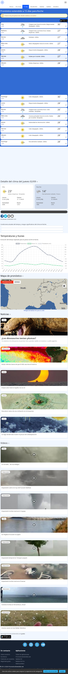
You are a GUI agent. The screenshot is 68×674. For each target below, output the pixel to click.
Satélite (48, 7)
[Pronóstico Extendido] (2, 2)
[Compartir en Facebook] (2, 216)
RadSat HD (19, 659)
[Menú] (65, 2)
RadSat (42, 7)
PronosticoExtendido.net (23, 657)
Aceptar (62, 671)
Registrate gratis (6, 661)
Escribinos (4, 657)
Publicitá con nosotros (7, 659)
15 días (25, 7)
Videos (4, 442)
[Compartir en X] (5, 216)
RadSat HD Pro (20, 661)
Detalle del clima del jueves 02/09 (19, 181)
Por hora (18, 7)
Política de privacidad (50, 671)
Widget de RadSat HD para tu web (34, 310)
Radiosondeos (20, 663)
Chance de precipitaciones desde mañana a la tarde (21, 16)
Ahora (11, 7)
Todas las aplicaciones (22, 654)
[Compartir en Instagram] (8, 216)
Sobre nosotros (5, 654)
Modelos (56, 7)
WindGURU (33, 7)
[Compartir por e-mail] (12, 216)
